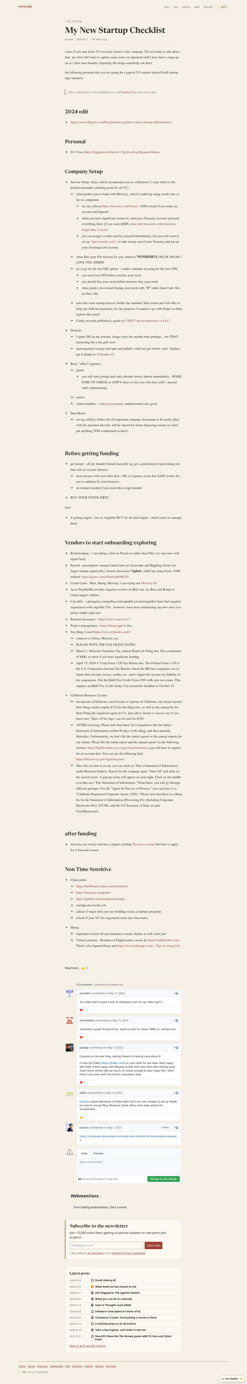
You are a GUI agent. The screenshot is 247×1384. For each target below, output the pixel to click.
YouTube (111, 1366)
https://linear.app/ (111, 625)
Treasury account (143, 844)
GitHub (99, 1366)
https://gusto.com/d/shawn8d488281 (105, 576)
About (31, 1366)
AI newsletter (96, 1253)
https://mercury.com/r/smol (120, 206)
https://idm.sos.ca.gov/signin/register (100, 759)
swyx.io (25, 7)
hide (105, 39)
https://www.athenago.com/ (135, 945)
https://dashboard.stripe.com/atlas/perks (102, 886)
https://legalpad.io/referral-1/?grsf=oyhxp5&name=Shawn (122, 152)
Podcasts (42, 1366)
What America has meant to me (113, 1286)
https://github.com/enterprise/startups (100, 898)
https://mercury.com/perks (93, 892)
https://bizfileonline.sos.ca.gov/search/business (118, 747)
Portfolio (77, 1366)
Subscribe (153, 1245)
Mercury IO (149, 583)
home (166, 7)
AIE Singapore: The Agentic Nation (115, 1292)
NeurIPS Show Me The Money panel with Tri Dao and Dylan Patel (131, 1338)
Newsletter (56, 1366)
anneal (126, 92)
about (197, 7)
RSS (67, 1366)
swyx (70, 39)
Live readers (233, 1378)
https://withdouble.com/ (163, 940)
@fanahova (104, 354)
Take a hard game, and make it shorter (118, 1330)
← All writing (73, 21)
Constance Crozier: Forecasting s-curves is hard (123, 1317)
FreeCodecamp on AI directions (113, 1323)
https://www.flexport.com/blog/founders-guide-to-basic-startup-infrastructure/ (121, 122)
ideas (175, 7)
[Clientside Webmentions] (100, 1196)
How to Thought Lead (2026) (111, 1305)
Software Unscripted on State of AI (115, 1311)
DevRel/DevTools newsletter (128, 1253)
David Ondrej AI (103, 1280)
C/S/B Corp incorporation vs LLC (147, 320)
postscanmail (114, 403)
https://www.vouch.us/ (113, 619)
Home (22, 1366)
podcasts (186, 7)
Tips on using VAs (168, 945)
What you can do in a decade (111, 1299)
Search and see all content (87, 1346)
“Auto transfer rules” (103, 241)
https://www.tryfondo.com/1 (112, 632)
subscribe (208, 7)
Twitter (88, 1366)
